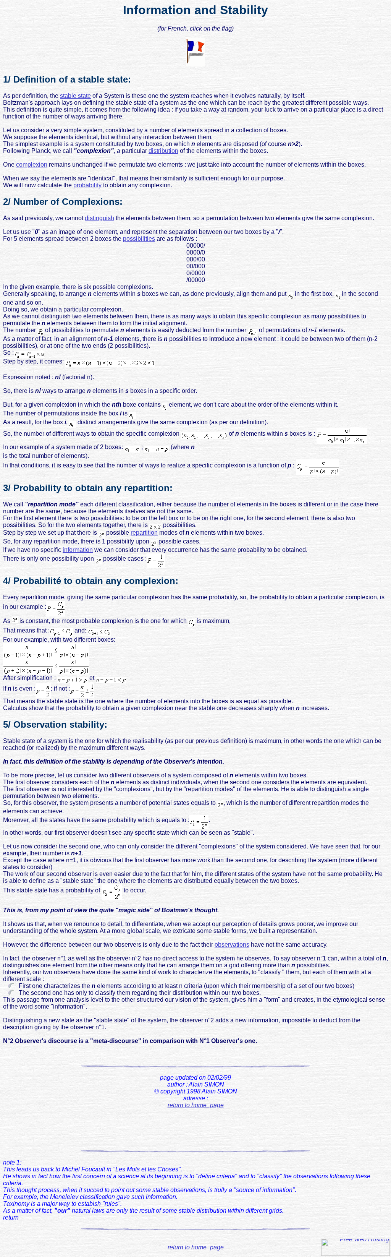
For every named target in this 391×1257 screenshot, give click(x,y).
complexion (31, 164)
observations (232, 944)
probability (87, 185)
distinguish (99, 218)
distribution (163, 151)
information (78, 550)
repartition (144, 532)
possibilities (139, 238)
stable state (75, 95)
